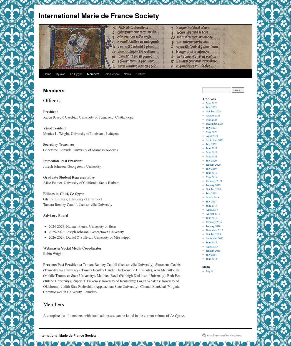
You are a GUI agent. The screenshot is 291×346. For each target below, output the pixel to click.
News (127, 74)
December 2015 (214, 230)
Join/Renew (111, 74)
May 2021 (211, 156)
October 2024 (213, 111)
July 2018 (211, 193)
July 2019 (211, 168)
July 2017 (211, 201)
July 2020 (211, 160)
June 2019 (211, 172)
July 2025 (211, 107)
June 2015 (211, 242)
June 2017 (211, 205)
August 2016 (213, 213)
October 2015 (213, 234)
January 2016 (213, 226)
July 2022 (211, 144)
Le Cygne (76, 74)
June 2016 (211, 218)
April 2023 (212, 136)
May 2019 (211, 177)
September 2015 (214, 238)
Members (93, 74)
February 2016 (214, 222)
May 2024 (211, 119)
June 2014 (211, 258)
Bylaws (60, 74)
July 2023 (211, 127)
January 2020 (213, 164)
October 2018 (213, 189)
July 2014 (211, 254)
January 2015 (213, 250)
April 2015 (212, 246)
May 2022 (211, 152)
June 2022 (211, 148)
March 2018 (212, 197)
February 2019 (214, 181)
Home (47, 74)
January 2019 (213, 185)
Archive (140, 74)
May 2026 (211, 103)
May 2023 (211, 132)
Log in (209, 271)
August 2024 (213, 115)
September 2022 (214, 140)
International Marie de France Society (99, 15)
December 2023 (214, 123)
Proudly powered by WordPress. (224, 335)
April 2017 (212, 209)
